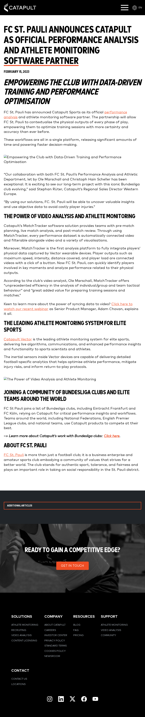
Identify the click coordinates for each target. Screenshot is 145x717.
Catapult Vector (18, 339)
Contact (20, 670)
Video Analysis (21, 635)
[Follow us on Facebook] (84, 699)
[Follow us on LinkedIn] (61, 699)
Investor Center (55, 635)
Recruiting (18, 630)
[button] (72, 566)
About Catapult (55, 625)
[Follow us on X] (72, 698)
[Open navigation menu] (124, 7)
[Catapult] (20, 7)
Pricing (78, 635)
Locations (18, 684)
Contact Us (19, 679)
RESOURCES (84, 616)
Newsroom (52, 656)
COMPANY (53, 616)
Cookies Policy (55, 651)
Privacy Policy (54, 640)
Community (108, 635)
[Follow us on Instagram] (49, 699)
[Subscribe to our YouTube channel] (95, 698)
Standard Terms (55, 646)
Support (109, 616)
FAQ (76, 630)
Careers (50, 630)
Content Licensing (24, 640)
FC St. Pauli (14, 455)
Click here (112, 436)
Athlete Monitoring (24, 625)
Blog (76, 625)
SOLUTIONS (21, 616)
